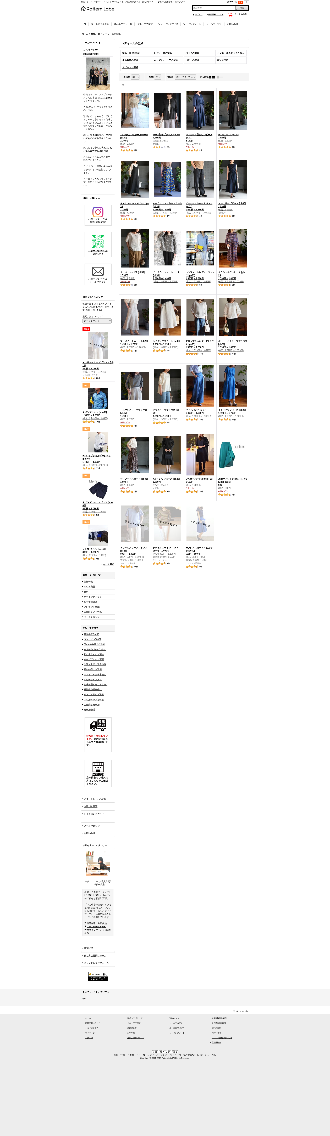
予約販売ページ (100, 135)
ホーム (88, 1018)
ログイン (198, 14)
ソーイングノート (177, 1033)
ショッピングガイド (94, 814)
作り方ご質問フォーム (95, 955)
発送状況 (88, 948)
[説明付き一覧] (220, 77)
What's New (174, 1018)
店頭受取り (216, 1042)
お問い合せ (89, 833)
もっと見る (108, 564)
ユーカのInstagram (96, 926)
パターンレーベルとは (95, 799)
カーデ (93, 150)
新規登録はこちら (215, 14)
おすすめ (131, 1033)
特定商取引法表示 (219, 1018)
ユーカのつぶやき (177, 1028)
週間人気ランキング (135, 1038)
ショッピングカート (93, 1028)
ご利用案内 (216, 1028)
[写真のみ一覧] (213, 77)
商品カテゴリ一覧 (134, 1018)
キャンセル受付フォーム (96, 963)
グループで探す (134, 1023)
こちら (91, 182)
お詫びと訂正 (90, 806)
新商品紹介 (132, 1028)
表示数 (127, 77)
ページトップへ (242, 1011)
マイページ (90, 1033)
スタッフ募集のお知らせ (222, 1038)
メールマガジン (92, 826)
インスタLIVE (90, 50)
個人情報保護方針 (219, 1023)
